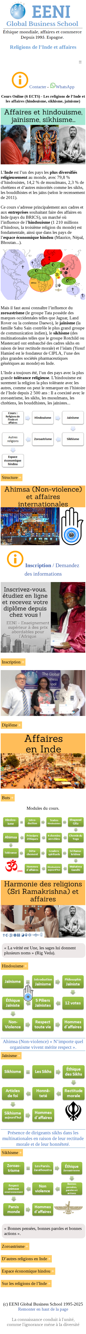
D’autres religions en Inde (24, 1258)
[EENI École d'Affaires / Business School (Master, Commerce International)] (43, 39)
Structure (10, 477)
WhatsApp (65, 86)
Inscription (11, 662)
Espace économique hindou (26, 1271)
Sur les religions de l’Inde (24, 1283)
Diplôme (9, 725)
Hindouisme (12, 966)
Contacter (37, 86)
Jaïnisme (9, 1055)
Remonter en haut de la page (43, 1309)
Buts (6, 797)
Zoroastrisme (13, 1246)
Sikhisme (10, 1152)
